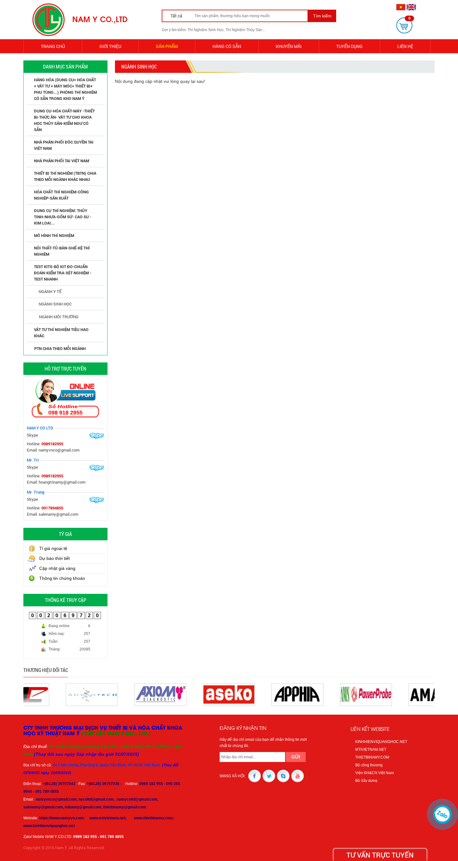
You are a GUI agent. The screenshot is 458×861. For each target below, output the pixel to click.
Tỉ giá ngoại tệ (53, 548)
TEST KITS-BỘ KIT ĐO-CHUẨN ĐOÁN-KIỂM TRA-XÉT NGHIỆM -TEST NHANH (62, 273)
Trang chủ (53, 46)
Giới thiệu (110, 46)
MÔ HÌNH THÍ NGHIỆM (54, 235)
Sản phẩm (167, 46)
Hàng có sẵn (226, 46)
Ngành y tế (50, 291)
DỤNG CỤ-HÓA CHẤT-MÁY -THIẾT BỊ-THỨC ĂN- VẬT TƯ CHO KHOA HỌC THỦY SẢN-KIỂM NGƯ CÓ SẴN (64, 120)
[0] (404, 25)
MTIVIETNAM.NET (370, 749)
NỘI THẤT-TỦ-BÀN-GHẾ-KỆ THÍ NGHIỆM (62, 251)
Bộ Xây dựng (366, 780)
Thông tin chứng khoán (62, 578)
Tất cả (176, 16)
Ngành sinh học (55, 304)
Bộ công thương (369, 765)
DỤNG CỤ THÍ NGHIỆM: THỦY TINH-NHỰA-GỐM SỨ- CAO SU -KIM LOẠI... (62, 217)
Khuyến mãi (289, 46)
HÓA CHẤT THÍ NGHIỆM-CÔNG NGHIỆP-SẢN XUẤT (61, 195)
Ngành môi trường (59, 316)
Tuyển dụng (349, 46)
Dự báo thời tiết (54, 558)
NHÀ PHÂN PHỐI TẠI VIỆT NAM (61, 160)
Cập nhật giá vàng (57, 568)
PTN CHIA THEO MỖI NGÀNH (60, 348)
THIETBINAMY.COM (372, 757)
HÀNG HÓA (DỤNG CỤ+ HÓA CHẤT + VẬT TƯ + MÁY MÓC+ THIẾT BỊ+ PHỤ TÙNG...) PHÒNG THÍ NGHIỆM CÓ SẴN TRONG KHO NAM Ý (65, 89)
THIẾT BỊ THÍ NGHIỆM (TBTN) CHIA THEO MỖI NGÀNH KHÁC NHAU (65, 176)
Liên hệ (405, 46)
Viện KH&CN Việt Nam (374, 773)
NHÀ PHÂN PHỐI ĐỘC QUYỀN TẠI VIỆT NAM (63, 145)
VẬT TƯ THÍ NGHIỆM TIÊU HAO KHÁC (61, 332)
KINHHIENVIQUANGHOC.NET (381, 742)
